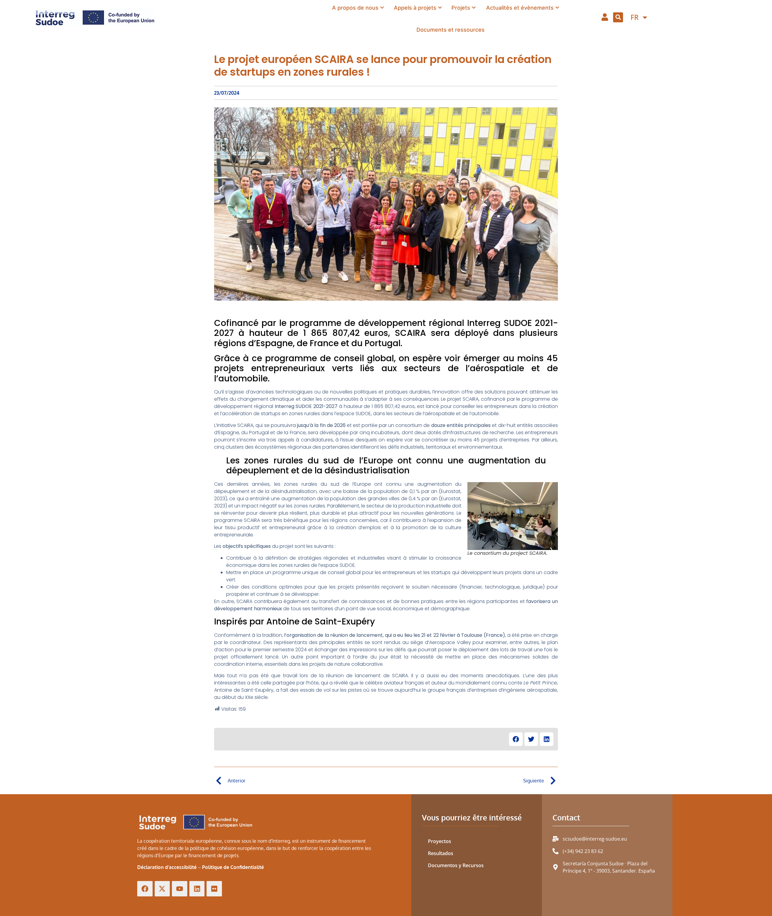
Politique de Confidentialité (233, 867)
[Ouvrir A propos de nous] (382, 7)
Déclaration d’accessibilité (167, 867)
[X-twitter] (162, 888)
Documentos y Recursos (456, 865)
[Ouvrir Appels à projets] (440, 7)
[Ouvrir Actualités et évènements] (557, 7)
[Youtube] (179, 888)
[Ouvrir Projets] (474, 7)
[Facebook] (145, 888)
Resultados (440, 853)
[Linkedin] (197, 888)
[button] (618, 17)
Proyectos (439, 841)
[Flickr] (214, 888)
